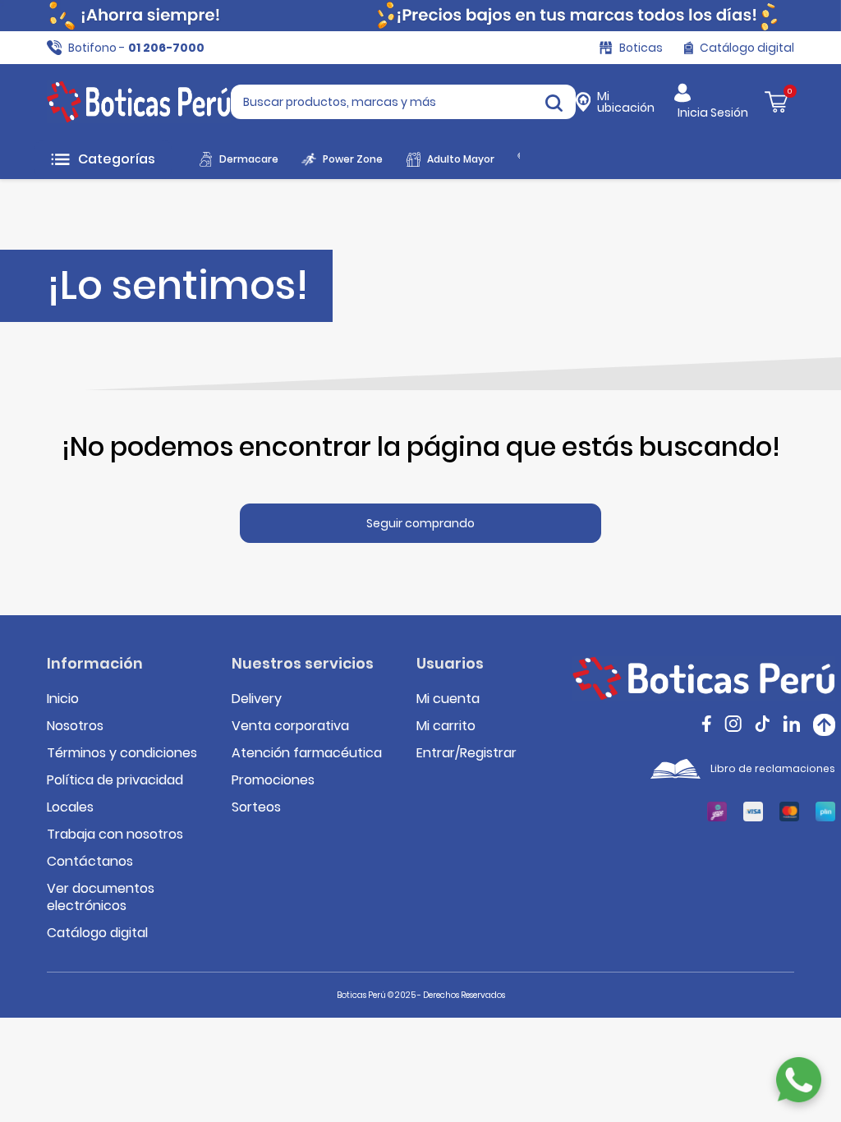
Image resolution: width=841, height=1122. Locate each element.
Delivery (257, 698)
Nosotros (75, 725)
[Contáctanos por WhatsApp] (798, 1079)
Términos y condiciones (122, 752)
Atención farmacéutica (307, 752)
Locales (70, 807)
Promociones (273, 779)
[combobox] (403, 102)
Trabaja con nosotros (115, 834)
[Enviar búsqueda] (554, 102)
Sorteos (256, 807)
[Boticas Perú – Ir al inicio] (139, 101)
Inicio (63, 698)
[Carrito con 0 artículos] (776, 101)
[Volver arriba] (824, 725)
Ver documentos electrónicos (100, 897)
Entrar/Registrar (466, 752)
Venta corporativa (290, 725)
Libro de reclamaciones (772, 768)
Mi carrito (446, 725)
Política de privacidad (115, 779)
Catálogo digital (97, 932)
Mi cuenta (448, 698)
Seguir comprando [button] (420, 523)
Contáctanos (90, 861)
